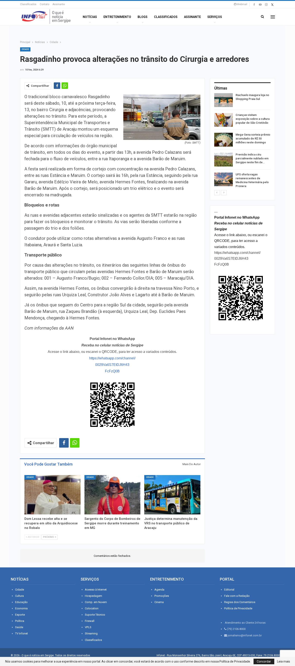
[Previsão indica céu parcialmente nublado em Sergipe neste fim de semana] (223, 159)
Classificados (28, 4)
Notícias (90, 17)
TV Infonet (21, 633)
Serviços (214, 17)
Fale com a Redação (237, 595)
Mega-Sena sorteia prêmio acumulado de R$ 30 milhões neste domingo (253, 138)
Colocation (91, 608)
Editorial (229, 589)
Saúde (19, 627)
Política (19, 621)
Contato (44, 4)
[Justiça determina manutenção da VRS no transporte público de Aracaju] (172, 494)
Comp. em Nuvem (96, 602)
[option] (242, 141)
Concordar (264, 661)
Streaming (91, 633)
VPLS (88, 627)
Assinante (58, 4)
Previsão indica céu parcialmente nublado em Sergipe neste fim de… (252, 158)
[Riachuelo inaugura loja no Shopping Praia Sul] (223, 100)
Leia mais (283, 661)
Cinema (159, 602)
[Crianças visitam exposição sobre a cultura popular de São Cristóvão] (223, 120)
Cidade (25, 49)
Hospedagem (93, 595)
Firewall (89, 621)
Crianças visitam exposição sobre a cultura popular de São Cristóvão (253, 118)
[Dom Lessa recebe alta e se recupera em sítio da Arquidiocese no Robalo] (52, 494)
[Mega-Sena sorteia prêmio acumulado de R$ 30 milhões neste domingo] (223, 140)
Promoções (161, 595)
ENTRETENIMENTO (117, 17)
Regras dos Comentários (239, 602)
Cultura (19, 595)
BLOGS (143, 17)
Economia (21, 608)
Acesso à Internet (96, 589)
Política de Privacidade (238, 608)
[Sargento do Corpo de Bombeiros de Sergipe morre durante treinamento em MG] (112, 494)
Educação (21, 602)
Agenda (159, 589)
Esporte (20, 614)
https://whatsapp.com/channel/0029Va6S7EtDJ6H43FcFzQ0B (112, 364)
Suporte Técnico (95, 614)
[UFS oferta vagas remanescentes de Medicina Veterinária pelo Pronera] (223, 179)
